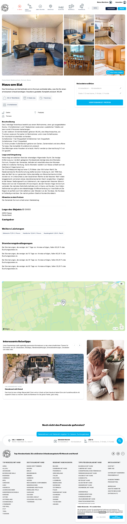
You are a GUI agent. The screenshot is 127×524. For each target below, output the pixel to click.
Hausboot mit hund (85, 475)
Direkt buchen (40, 9)
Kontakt (111, 466)
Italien (55, 475)
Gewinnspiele (83, 492)
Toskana (6, 513)
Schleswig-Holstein (34, 499)
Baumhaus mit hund (85, 466)
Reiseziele (51, 9)
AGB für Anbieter (114, 488)
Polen (55, 490)
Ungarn (55, 504)
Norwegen (56, 485)
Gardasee (6, 482)
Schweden (56, 494)
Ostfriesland (8, 499)
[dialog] (100, 513)
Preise (122, 8)
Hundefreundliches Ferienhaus (89, 471)
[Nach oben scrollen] (122, 453)
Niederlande (57, 482)
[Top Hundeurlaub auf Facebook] (113, 453)
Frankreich (57, 471)
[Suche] (120, 441)
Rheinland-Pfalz (33, 490)
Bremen (29, 475)
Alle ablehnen (101, 517)
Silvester (61, 9)
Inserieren (111, 8)
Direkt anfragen (28, 10)
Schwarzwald (8, 502)
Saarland (30, 492)
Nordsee (6, 494)
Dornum (23, 80)
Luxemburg (57, 480)
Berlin (29, 471)
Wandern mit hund (85, 485)
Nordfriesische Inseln (11, 492)
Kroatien (56, 478)
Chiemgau (6, 478)
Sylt (4, 509)
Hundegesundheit (84, 496)
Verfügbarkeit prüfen (100, 102)
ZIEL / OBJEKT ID (18, 439)
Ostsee (5, 497)
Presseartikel (113, 482)
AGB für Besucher (114, 491)
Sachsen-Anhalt (33, 497)
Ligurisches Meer (9, 490)
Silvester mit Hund (85, 482)
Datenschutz (113, 493)
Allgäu (5, 468)
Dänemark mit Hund (60, 468)
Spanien (55, 499)
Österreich (57, 487)
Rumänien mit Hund (60, 492)
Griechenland (58, 473)
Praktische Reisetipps (86, 501)
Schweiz (56, 497)
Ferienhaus (81, 9)
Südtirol (6, 506)
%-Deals (19, 9)
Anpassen (85, 517)
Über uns (111, 468)
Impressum (112, 486)
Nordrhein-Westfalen (35, 487)
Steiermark (7, 504)
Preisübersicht (113, 475)
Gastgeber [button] (9, 219)
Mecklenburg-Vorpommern (37, 482)
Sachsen (30, 494)
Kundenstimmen (113, 479)
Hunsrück (6, 487)
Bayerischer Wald (9, 473)
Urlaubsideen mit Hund (86, 499)
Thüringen (30, 502)
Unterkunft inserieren (116, 473)
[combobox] (32, 443)
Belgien (55, 466)
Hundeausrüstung (85, 494)
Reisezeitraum (64, 439)
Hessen (29, 480)
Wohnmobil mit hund (86, 487)
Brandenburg (32, 473)
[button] (120, 2)
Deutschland (6, 80)
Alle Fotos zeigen (116, 72)
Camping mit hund (84, 468)
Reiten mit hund (84, 480)
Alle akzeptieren (116, 517)
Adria (5, 466)
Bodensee (6, 475)
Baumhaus (71, 9)
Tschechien (57, 502)
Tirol (5, 511)
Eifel (4, 480)
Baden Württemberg (34, 466)
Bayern (29, 468)
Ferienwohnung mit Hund (87, 473)
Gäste (90, 439)
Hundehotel (82, 478)
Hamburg (30, 478)
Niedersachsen (15, 80)
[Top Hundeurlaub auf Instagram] (118, 453)
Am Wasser (6, 471)
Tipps (95, 8)
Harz (4, 485)
